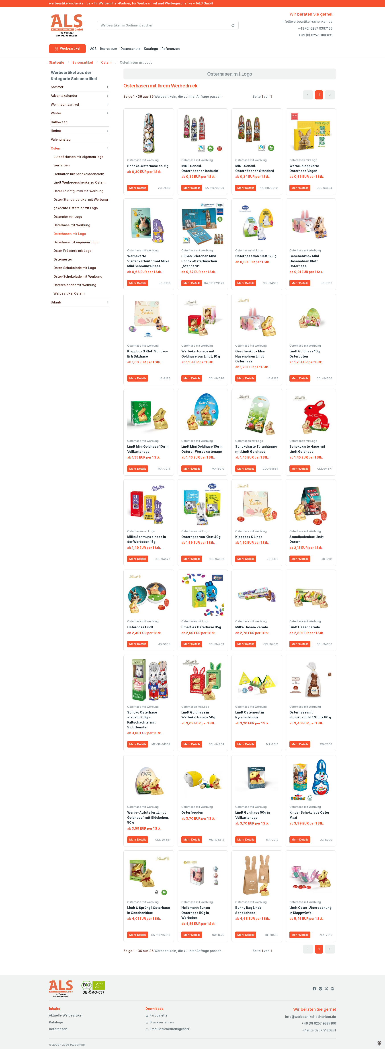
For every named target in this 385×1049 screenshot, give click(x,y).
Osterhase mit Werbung (71, 225)
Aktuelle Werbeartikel (65, 1015)
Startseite (56, 62)
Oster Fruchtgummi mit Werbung (78, 191)
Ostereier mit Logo (67, 216)
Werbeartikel (70, 48)
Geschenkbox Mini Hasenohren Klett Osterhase (304, 261)
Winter (56, 113)
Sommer (57, 87)
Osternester (62, 259)
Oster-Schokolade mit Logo (74, 268)
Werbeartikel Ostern (69, 293)
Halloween (59, 122)
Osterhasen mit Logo (69, 234)
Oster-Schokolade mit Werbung (77, 276)
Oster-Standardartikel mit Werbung (80, 199)
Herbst (56, 131)
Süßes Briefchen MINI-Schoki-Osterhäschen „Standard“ (199, 261)
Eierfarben (61, 165)
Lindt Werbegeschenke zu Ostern (79, 182)
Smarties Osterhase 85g (201, 627)
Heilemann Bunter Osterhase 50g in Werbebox (195, 913)
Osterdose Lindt (140, 627)
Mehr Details (137, 188)
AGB (93, 49)
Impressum (108, 49)
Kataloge (151, 49)
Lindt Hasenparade (304, 627)
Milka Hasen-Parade (251, 627)
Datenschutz (130, 49)
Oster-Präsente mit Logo (72, 251)
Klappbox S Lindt (248, 537)
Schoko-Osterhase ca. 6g (147, 166)
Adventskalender (64, 95)
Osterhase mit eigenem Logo (75, 242)
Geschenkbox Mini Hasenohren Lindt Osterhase (250, 356)
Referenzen (171, 49)
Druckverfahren (161, 1022)
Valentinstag (61, 139)
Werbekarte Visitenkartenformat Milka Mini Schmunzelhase (148, 261)
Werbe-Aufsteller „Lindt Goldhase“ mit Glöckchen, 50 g (148, 817)
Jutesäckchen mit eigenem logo (78, 157)
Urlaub (56, 302)
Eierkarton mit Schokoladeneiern (78, 174)
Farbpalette (158, 1015)
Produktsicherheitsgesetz (169, 1029)
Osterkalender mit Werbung (74, 285)
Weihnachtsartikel (65, 104)
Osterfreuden (192, 812)
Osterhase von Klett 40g (201, 537)
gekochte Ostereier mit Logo (75, 208)
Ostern (106, 62)
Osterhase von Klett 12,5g (255, 256)
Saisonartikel (82, 62)
